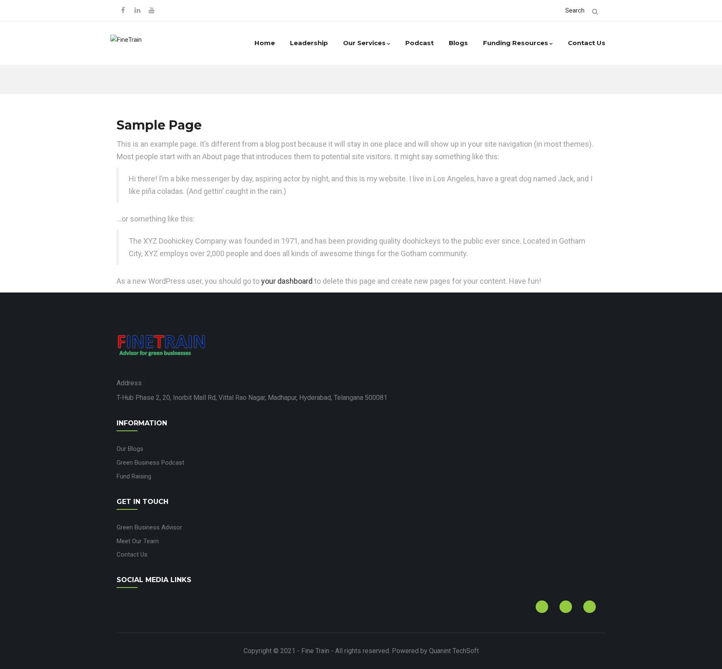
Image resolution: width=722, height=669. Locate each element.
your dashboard (287, 281)
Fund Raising (134, 476)
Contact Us (586, 43)
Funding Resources (515, 43)
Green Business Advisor (149, 527)
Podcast (419, 43)
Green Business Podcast (150, 462)
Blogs (458, 43)
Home (264, 43)
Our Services (364, 43)
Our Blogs (130, 449)
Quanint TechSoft (454, 651)
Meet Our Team (138, 541)
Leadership (309, 43)
